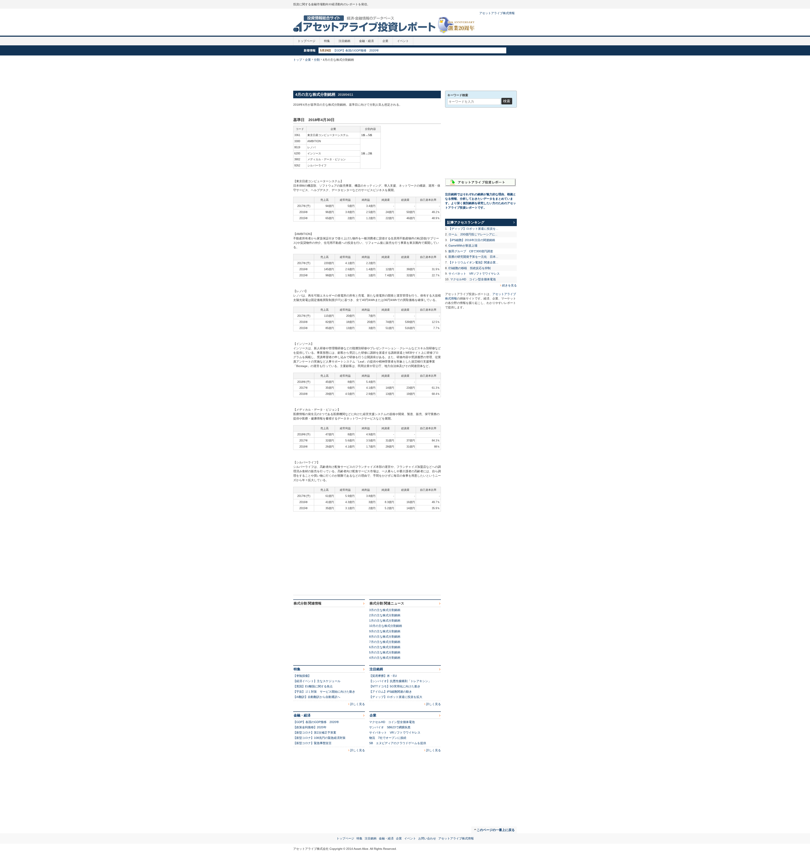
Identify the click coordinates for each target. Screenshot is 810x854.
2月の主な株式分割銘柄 (384, 615)
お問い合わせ (427, 838)
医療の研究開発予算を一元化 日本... (473, 256)
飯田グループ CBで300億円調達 (470, 251)
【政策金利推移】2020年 (349, 50)
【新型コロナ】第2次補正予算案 (314, 732)
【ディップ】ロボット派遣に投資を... (473, 228)
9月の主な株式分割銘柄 (384, 631)
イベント (403, 41)
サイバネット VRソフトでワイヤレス (394, 732)
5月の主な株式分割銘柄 (384, 652)
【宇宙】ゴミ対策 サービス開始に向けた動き (324, 691)
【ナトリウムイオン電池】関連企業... (473, 262)
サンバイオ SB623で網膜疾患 (389, 727)
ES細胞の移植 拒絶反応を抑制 (469, 268)
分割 (317, 59)
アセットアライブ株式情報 (497, 13)
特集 (327, 41)
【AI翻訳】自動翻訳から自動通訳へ (316, 697)
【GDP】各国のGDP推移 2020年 (316, 722)
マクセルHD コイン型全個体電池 (392, 722)
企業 (385, 41)
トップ (297, 59)
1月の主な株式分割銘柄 (384, 620)
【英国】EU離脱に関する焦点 (313, 686)
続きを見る (509, 285)
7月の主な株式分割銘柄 (384, 642)
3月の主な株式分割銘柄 (384, 610)
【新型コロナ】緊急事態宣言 (312, 743)
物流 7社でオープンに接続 (387, 737)
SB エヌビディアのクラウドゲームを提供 (397, 743)
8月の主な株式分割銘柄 (384, 636)
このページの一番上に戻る (496, 830)
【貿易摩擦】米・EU (383, 675)
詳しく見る (357, 704)
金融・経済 (366, 41)
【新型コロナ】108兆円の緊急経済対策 (319, 737)
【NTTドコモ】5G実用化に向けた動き (394, 686)
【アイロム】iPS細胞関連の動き (390, 691)
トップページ (306, 41)
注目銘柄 (344, 41)
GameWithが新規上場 (462, 245)
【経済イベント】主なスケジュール (316, 681)
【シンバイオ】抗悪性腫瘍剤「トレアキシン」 (400, 681)
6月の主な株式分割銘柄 (384, 647)
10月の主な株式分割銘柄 (385, 625)
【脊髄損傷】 (302, 675)
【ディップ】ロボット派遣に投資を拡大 (395, 697)
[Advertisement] (405, 75)
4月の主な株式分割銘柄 (384, 657)
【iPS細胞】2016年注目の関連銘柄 (471, 240)
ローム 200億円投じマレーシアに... (472, 234)
